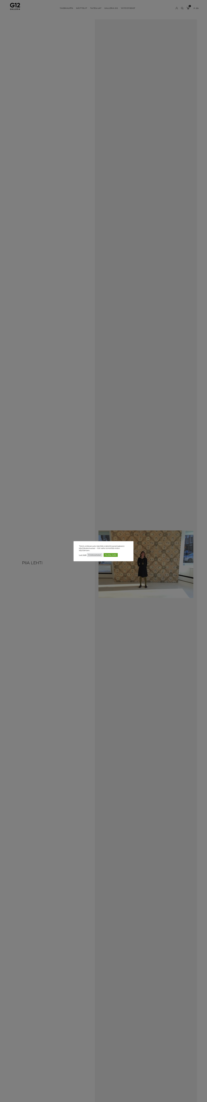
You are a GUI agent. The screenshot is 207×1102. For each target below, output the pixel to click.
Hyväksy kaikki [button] (110, 555)
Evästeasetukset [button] (94, 555)
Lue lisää (82, 555)
